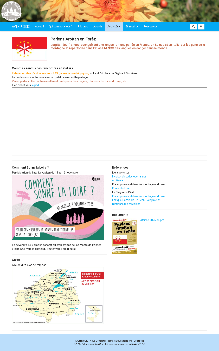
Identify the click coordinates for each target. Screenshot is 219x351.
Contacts (139, 340)
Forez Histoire (121, 188)
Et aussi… (131, 26)
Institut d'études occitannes (129, 176)
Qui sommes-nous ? (61, 26)
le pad (35, 85)
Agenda (97, 26)
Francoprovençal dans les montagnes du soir (138, 196)
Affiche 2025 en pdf (152, 220)
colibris (133, 344)
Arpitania (117, 180)
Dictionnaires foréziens (126, 204)
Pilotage (83, 26)
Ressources (151, 26)
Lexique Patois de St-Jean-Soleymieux (136, 200)
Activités (113, 26)
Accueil (39, 26)
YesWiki (99, 344)
